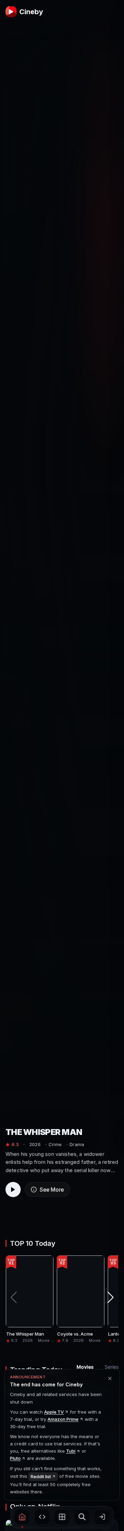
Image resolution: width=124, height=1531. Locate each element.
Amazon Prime (63, 1419)
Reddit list (41, 1476)
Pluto (15, 1458)
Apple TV (54, 1412)
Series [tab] (111, 1367)
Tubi (70, 1451)
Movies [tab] (85, 1367)
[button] (22, 1517)
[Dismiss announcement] (110, 1378)
